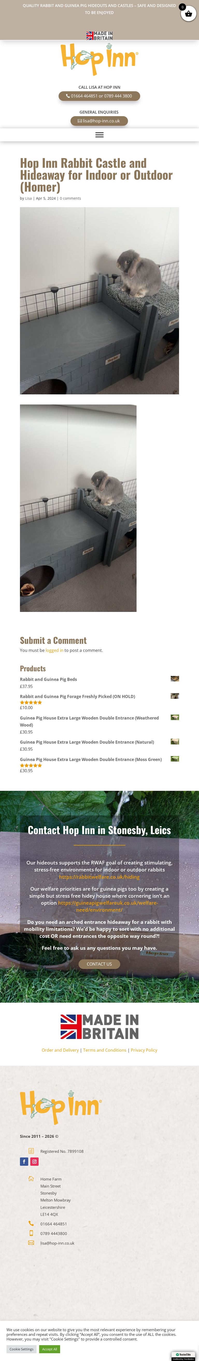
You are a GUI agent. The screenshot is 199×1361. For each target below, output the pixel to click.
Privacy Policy (144, 1050)
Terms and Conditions (104, 1050)
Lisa (28, 198)
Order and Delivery (60, 1050)
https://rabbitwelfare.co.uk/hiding (99, 877)
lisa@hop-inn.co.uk (101, 121)
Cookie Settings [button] (21, 1349)
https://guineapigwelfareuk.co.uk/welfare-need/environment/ (108, 906)
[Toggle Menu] (99, 134)
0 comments (70, 198)
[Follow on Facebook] (24, 1161)
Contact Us (99, 964)
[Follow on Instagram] (34, 1161)
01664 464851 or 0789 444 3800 (101, 96)
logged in (54, 650)
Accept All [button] (49, 1349)
